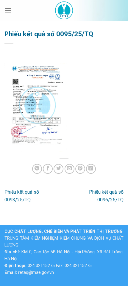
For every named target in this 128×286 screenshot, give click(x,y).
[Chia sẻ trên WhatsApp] (37, 169)
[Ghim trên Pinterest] (80, 169)
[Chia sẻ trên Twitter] (58, 169)
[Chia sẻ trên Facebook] (48, 169)
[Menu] (8, 10)
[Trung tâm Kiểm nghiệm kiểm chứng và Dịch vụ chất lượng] (64, 10)
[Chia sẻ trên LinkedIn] (91, 169)
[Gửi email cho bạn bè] (69, 169)
